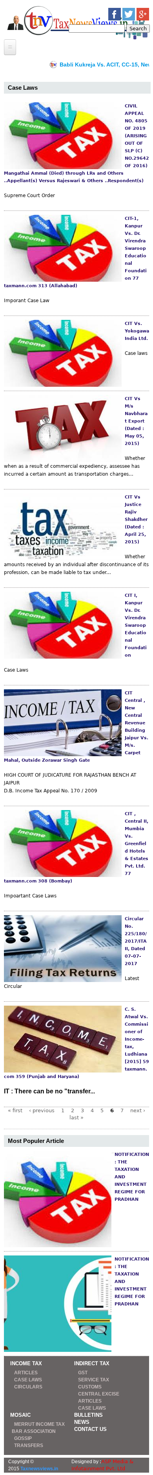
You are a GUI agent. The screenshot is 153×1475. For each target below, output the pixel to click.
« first (15, 1110)
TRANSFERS (28, 1445)
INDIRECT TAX (91, 1363)
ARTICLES (26, 1372)
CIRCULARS (28, 1387)
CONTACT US (90, 1429)
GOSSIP (23, 1438)
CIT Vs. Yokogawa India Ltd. (137, 331)
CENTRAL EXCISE (98, 1394)
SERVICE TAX (93, 1380)
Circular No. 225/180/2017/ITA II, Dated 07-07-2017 (136, 941)
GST (82, 1372)
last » (76, 1118)
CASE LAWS (28, 1380)
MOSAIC (20, 1415)
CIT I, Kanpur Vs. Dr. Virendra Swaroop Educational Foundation (136, 625)
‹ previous (42, 1110)
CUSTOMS (90, 1387)
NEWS (81, 1422)
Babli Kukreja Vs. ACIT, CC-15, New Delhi (92, 64)
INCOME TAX (26, 1363)
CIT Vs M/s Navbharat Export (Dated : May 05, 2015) (136, 421)
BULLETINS (88, 1415)
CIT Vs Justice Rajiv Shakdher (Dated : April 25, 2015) (136, 520)
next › (137, 1110)
